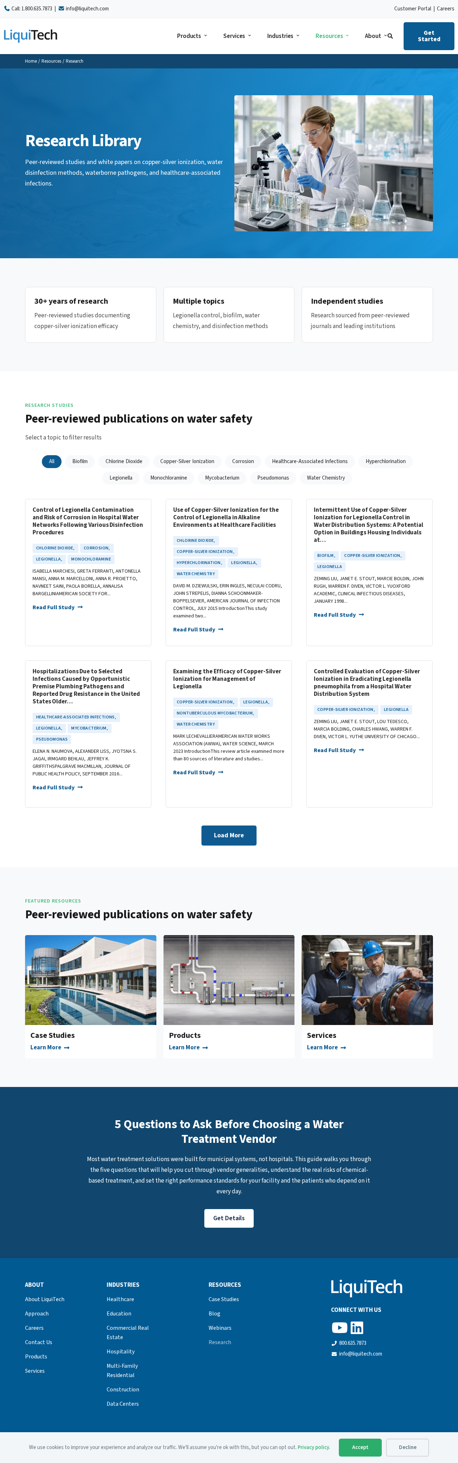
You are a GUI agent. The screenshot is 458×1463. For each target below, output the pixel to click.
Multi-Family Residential (122, 1370)
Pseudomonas (52, 739)
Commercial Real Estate (128, 1332)
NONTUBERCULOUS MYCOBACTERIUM (215, 713)
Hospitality (121, 1352)
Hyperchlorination (199, 563)
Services (234, 36)
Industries (280, 36)
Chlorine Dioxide (55, 548)
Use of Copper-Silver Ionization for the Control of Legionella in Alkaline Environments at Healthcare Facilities (226, 517)
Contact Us (38, 1342)
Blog (214, 1314)
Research (220, 1342)
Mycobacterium (89, 728)
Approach (37, 1314)
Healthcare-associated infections (76, 717)
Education (119, 1314)
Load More (229, 835)
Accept (360, 1447)
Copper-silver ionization (205, 552)
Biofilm (326, 556)
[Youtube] (339, 1327)
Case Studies (52, 1035)
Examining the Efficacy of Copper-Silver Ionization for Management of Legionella (227, 679)
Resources (329, 36)
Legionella (49, 559)
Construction (123, 1390)
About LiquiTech (44, 1299)
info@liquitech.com (87, 9)
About (373, 36)
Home (31, 61)
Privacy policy (313, 1447)
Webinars (220, 1328)
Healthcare (120, 1299)
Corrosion (97, 548)
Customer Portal (412, 9)
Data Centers (123, 1404)
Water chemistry (196, 574)
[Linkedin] (356, 1327)
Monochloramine (91, 559)
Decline (407, 1447)
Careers (445, 9)
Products (189, 36)
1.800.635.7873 (36, 9)
